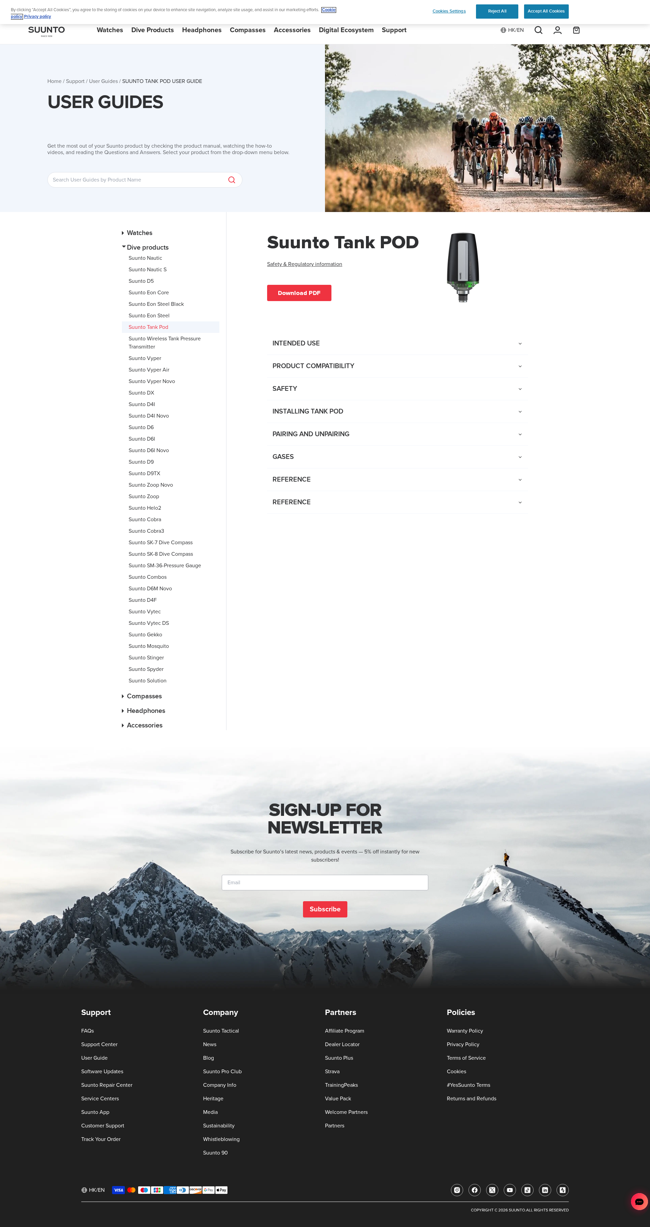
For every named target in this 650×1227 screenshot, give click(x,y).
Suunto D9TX (144, 473)
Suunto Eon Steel (149, 315)
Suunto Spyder (146, 669)
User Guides (103, 81)
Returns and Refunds (471, 1098)
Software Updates (102, 1071)
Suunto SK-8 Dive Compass (161, 554)
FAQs (87, 1031)
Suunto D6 (141, 427)
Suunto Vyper (145, 358)
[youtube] (510, 1190)
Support (75, 81)
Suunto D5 (141, 281)
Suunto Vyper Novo (152, 381)
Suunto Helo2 (145, 508)
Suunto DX (141, 393)
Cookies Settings (449, 11)
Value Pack (338, 1098)
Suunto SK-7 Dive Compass (161, 542)
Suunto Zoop (144, 496)
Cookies (456, 1071)
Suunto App (95, 1112)
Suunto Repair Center (106, 1085)
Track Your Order (101, 1139)
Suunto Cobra (145, 519)
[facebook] (475, 1190)
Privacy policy (37, 17)
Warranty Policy (465, 1031)
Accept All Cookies (546, 11)
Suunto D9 (141, 462)
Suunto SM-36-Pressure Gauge (165, 565)
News (209, 1044)
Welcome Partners (346, 1112)
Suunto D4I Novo (149, 416)
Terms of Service (466, 1058)
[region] (325, 12)
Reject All (497, 11)
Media (210, 1112)
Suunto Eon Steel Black (156, 304)
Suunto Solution (148, 680)
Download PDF (299, 293)
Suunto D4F (143, 600)
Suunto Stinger (146, 657)
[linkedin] (545, 1190)
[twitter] (492, 1190)
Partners (334, 1125)
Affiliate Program (344, 1031)
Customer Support (102, 1125)
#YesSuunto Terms (468, 1085)
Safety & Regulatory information (304, 264)
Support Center (99, 1044)
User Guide (94, 1058)
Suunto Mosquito (149, 646)
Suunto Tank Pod (148, 327)
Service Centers (100, 1098)
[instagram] (457, 1190)
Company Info (219, 1085)
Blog (208, 1058)
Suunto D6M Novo (150, 588)
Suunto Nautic (145, 258)
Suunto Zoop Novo (151, 485)
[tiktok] (527, 1190)
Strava (332, 1071)
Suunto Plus (339, 1058)
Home (54, 81)
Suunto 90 (215, 1153)
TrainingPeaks (341, 1085)
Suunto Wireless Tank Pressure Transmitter (165, 343)
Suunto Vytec (145, 611)
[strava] (563, 1190)
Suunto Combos (148, 577)
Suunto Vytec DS (149, 623)
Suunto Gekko (145, 634)
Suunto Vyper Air (149, 370)
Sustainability (219, 1125)
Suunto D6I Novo (149, 450)
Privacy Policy (463, 1044)
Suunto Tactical (221, 1031)
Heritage (213, 1098)
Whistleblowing (221, 1139)
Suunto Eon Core (149, 292)
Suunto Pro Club (222, 1071)
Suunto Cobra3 (146, 531)
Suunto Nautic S (148, 269)
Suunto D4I (142, 404)
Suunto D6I (142, 439)
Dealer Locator (342, 1044)
